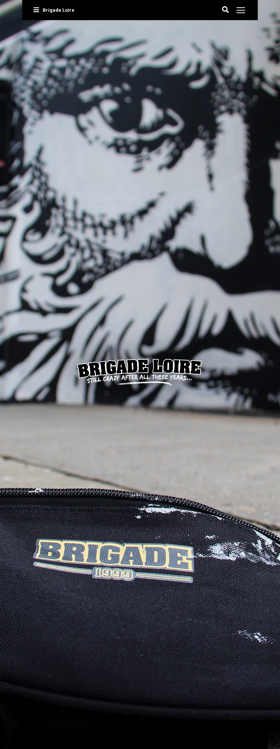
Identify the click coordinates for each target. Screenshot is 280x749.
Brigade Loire (58, 10)
